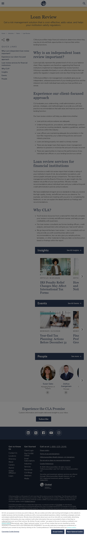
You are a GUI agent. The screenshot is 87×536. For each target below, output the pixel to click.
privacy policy (6, 523)
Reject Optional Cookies (75, 531)
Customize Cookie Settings (10, 531)
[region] (43, 523)
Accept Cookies (58, 531)
